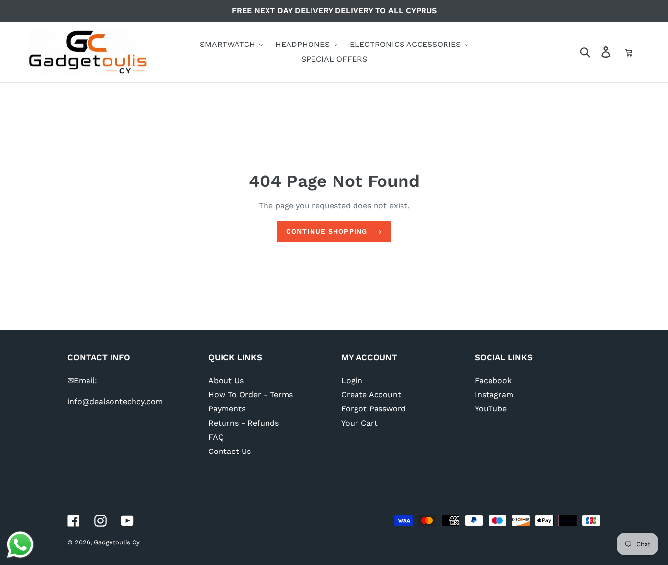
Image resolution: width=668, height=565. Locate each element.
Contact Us (229, 451)
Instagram (494, 394)
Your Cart (359, 423)
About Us (226, 380)
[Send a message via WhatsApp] (20, 544)
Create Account (371, 394)
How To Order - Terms (250, 394)
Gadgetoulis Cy (117, 542)
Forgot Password (373, 408)
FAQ (216, 437)
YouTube (491, 408)
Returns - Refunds (243, 423)
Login (351, 380)
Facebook (493, 380)
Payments (226, 408)
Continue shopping (326, 231)
